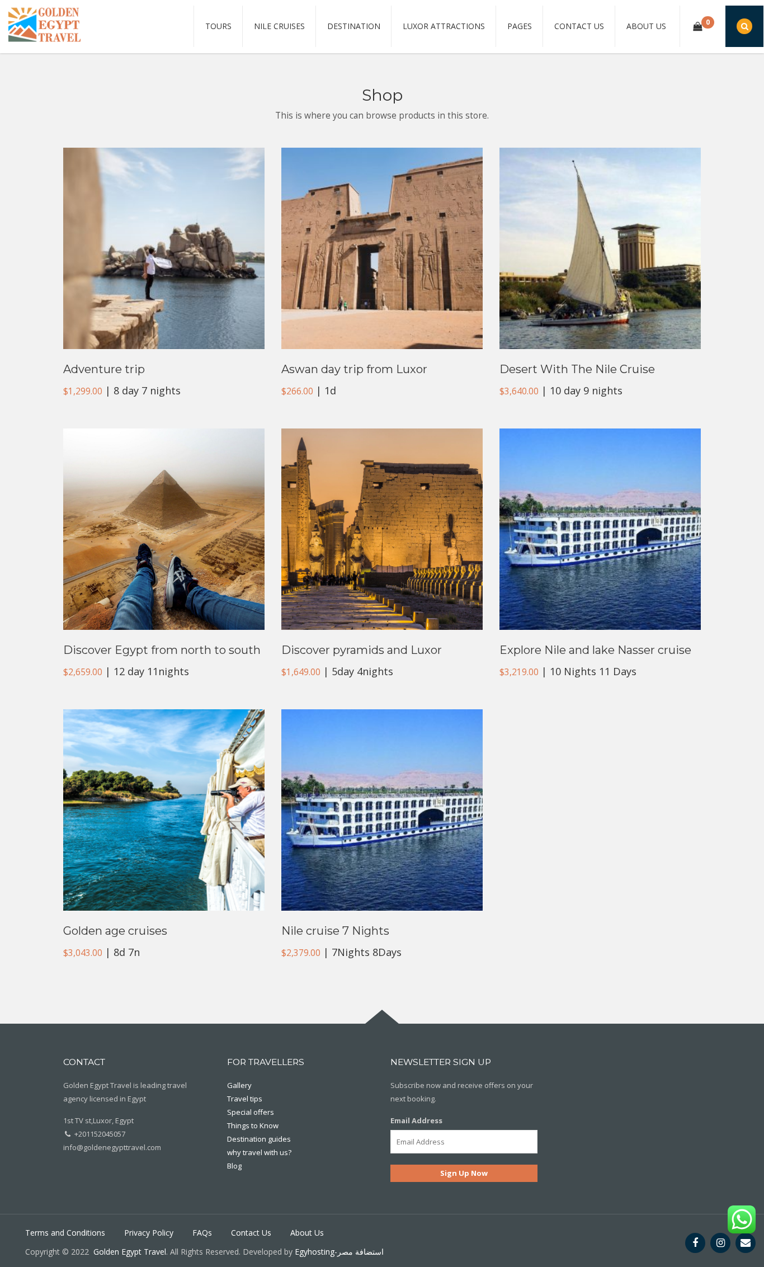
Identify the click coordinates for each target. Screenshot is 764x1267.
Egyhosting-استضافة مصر (339, 1251)
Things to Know (253, 1125)
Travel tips (244, 1099)
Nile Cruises (279, 26)
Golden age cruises (115, 931)
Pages (519, 26)
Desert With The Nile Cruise (577, 369)
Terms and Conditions (65, 1232)
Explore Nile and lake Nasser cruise (595, 650)
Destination (353, 26)
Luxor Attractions (444, 26)
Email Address (416, 1120)
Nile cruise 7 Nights (335, 931)
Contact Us (579, 26)
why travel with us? (259, 1152)
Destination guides (259, 1139)
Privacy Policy (148, 1232)
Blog (234, 1166)
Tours (218, 26)
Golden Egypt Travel (129, 1251)
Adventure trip (104, 369)
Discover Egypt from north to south (162, 650)
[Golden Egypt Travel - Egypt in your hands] (44, 24)
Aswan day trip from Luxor (354, 369)
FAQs (202, 1232)
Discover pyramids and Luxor (361, 650)
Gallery (239, 1085)
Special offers (250, 1112)
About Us (646, 26)
